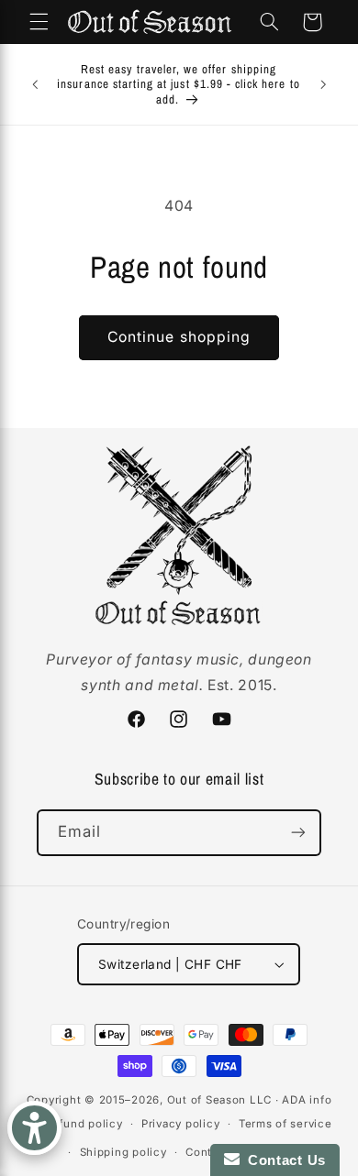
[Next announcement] (323, 84)
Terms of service (285, 1123)
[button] (38, 22)
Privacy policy (180, 1123)
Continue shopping (179, 337)
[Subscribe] (298, 832)
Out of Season (207, 1100)
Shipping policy (123, 1152)
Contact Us (283, 1160)
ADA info (306, 1100)
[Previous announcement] (35, 84)
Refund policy (84, 1123)
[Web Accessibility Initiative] (34, 1128)
